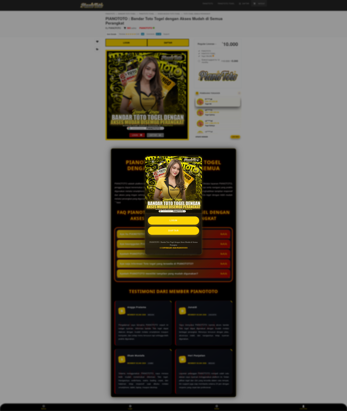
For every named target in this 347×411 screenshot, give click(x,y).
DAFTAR (173, 230)
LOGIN (173, 220)
